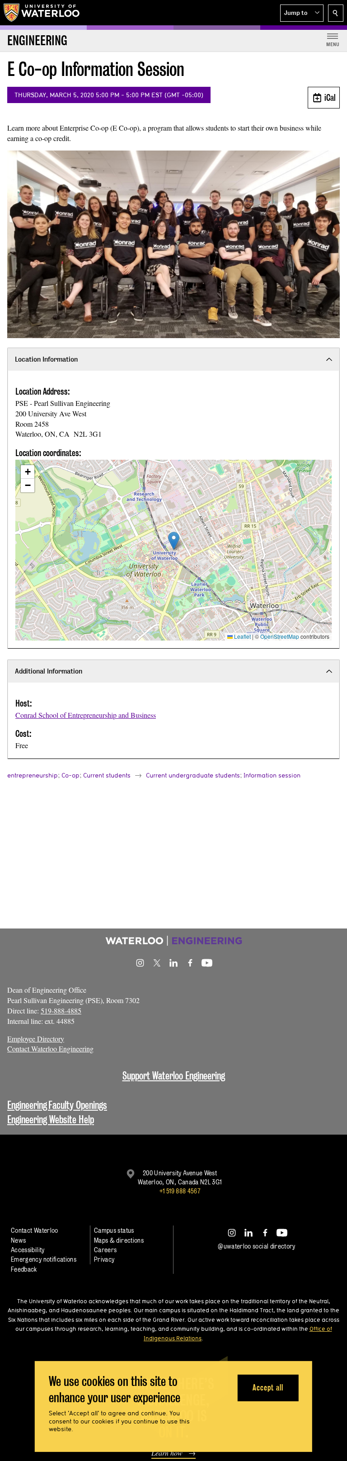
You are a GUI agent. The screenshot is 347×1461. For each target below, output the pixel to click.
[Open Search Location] (335, 13)
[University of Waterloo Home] (42, 13)
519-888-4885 (61, 1010)
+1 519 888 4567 (180, 1191)
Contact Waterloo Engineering (50, 1048)
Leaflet (242, 636)
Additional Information (48, 671)
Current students (107, 775)
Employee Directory (35, 1038)
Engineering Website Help (50, 1119)
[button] (302, 13)
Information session (272, 775)
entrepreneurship (32, 775)
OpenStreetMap (279, 636)
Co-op (70, 775)
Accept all (268, 1387)
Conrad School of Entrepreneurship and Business (85, 715)
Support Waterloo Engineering (173, 1076)
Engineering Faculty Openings (57, 1105)
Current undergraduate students (193, 775)
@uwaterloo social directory (256, 1246)
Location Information (46, 359)
